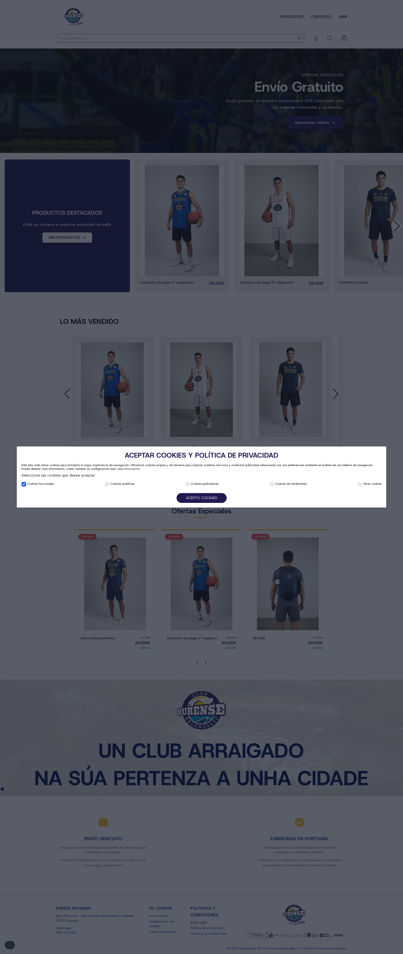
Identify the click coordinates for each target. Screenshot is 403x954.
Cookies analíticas (122, 484)
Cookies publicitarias (205, 484)
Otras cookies (372, 484)
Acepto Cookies (201, 497)
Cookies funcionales (40, 484)
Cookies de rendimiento (291, 484)
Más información (129, 469)
